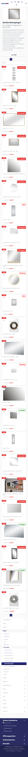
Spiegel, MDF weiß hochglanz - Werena (11, 242)
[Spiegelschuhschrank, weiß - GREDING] (14, 74)
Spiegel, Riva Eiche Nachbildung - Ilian (11, 288)
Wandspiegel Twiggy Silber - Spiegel (11, 608)
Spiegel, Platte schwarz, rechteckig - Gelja (12, 516)
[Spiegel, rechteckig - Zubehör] (14, 531)
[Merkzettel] (15, 2)
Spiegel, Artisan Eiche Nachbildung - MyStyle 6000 (13, 266)
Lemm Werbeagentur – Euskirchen (14, 750)
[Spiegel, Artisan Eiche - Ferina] (14, 97)
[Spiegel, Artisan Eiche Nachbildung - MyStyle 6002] (14, 485)
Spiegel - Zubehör (7, 402)
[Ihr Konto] (16, 4)
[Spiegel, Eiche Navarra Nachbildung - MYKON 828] (14, 165)
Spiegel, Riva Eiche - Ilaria (8, 425)
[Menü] (26, 3)
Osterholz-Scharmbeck (11, 725)
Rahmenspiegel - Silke (8, 311)
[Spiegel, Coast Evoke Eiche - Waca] (14, 142)
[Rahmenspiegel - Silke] (14, 302)
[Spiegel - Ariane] (14, 211)
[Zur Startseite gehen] (5, 3)
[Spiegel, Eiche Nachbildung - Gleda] (14, 348)
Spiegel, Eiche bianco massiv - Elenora (11, 585)
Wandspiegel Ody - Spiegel (9, 334)
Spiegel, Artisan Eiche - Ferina (9, 105)
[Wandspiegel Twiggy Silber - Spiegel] (14, 599)
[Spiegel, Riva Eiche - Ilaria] (14, 417)
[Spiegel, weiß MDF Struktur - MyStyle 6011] (14, 462)
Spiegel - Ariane (6, 219)
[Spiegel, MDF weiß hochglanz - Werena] (14, 234)
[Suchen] (11, 2)
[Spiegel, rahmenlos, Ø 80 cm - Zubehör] (14, 188)
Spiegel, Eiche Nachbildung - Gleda (10, 356)
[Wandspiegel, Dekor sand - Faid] (14, 371)
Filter (15, 55)
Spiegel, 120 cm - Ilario (8, 128)
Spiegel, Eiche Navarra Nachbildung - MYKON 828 (14, 174)
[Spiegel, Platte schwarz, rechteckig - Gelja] (14, 508)
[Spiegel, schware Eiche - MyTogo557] (14, 554)
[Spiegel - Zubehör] (14, 394)
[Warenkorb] (18, 2)
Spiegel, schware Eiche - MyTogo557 (11, 562)
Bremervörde (8, 731)
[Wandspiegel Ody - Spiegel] (14, 325)
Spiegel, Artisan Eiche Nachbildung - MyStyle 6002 (13, 494)
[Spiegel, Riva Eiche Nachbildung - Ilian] (14, 279)
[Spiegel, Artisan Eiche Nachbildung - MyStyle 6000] (14, 257)
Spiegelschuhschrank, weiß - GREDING (11, 82)
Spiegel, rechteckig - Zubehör (9, 539)
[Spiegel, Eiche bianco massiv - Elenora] (14, 577)
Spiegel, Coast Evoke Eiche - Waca (10, 151)
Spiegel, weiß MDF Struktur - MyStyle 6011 (12, 471)
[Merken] (4, 69)
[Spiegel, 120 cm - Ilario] (14, 120)
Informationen (9, 740)
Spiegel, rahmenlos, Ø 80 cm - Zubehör (12, 197)
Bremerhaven (8, 728)
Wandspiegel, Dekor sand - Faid (10, 379)
